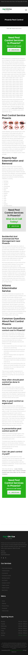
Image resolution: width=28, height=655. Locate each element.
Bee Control (5, 590)
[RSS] (5, 557)
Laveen (16, 469)
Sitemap (4, 603)
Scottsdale (23, 470)
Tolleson (18, 470)
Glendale (20, 469)
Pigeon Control (5, 585)
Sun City (18, 472)
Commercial (5, 573)
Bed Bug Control (6, 578)
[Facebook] (1, 557)
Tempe (13, 470)
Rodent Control (5, 587)
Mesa (14, 472)
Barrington (3, 552)
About (3, 601)
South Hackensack (5, 554)
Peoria (11, 472)
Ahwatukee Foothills (7, 470)
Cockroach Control (6, 575)
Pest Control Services (7, 568)
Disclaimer (4, 608)
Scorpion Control (6, 583)
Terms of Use (5, 610)
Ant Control (4, 580)
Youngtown (4, 474)
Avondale (23, 472)
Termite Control (5, 570)
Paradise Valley (5, 472)
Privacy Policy (5, 606)
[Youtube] (3, 557)
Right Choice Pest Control (16, 650)
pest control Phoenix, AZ (18, 108)
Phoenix (3, 551)
